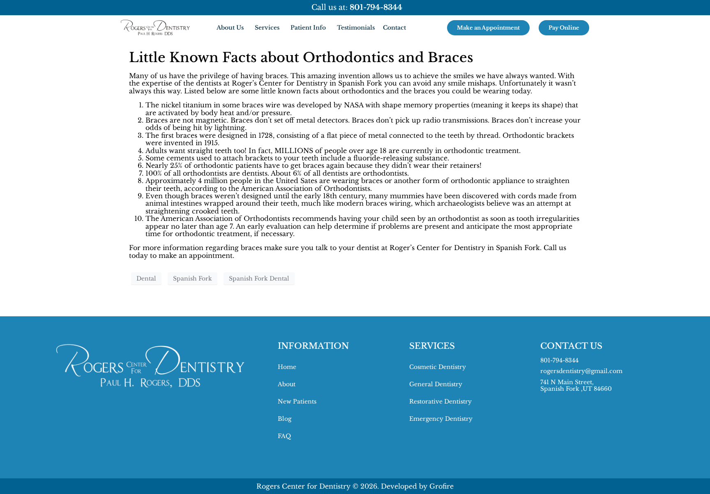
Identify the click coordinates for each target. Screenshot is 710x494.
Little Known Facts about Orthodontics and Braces (301, 57)
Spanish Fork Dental (259, 278)
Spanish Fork (192, 278)
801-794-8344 (559, 360)
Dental (146, 278)
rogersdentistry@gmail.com (581, 371)
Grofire (441, 486)
